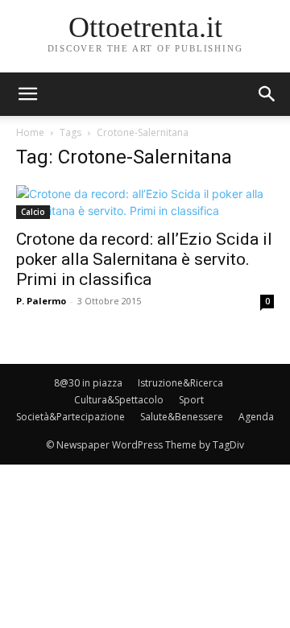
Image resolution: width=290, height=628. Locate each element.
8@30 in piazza (88, 383)
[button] (267, 94)
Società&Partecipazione (70, 416)
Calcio (33, 211)
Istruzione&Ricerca (180, 383)
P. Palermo (41, 301)
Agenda (256, 416)
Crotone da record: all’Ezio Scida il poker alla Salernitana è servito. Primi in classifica (144, 259)
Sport (191, 400)
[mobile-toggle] (27, 94)
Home (30, 132)
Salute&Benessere (181, 416)
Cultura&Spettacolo (119, 400)
